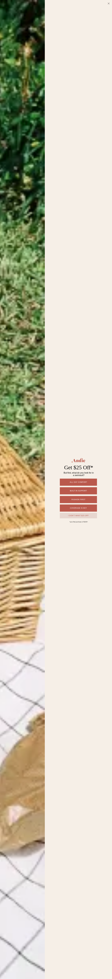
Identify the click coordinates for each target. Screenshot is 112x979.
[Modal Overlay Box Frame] (56, 489)
